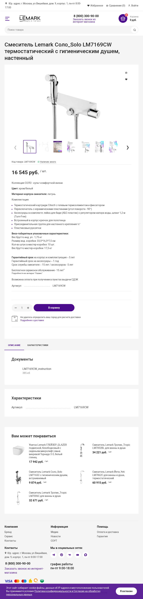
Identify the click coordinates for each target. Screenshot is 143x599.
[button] (127, 146)
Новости (56, 536)
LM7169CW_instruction (36, 369)
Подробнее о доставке (32, 320)
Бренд (8, 532)
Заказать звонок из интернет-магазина (84, 20)
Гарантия (102, 536)
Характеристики (37, 345)
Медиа (54, 532)
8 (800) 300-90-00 (86, 16)
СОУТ (54, 540)
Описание (14, 345)
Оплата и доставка (108, 532)
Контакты (10, 540)
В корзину (54, 307)
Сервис (9, 536)
